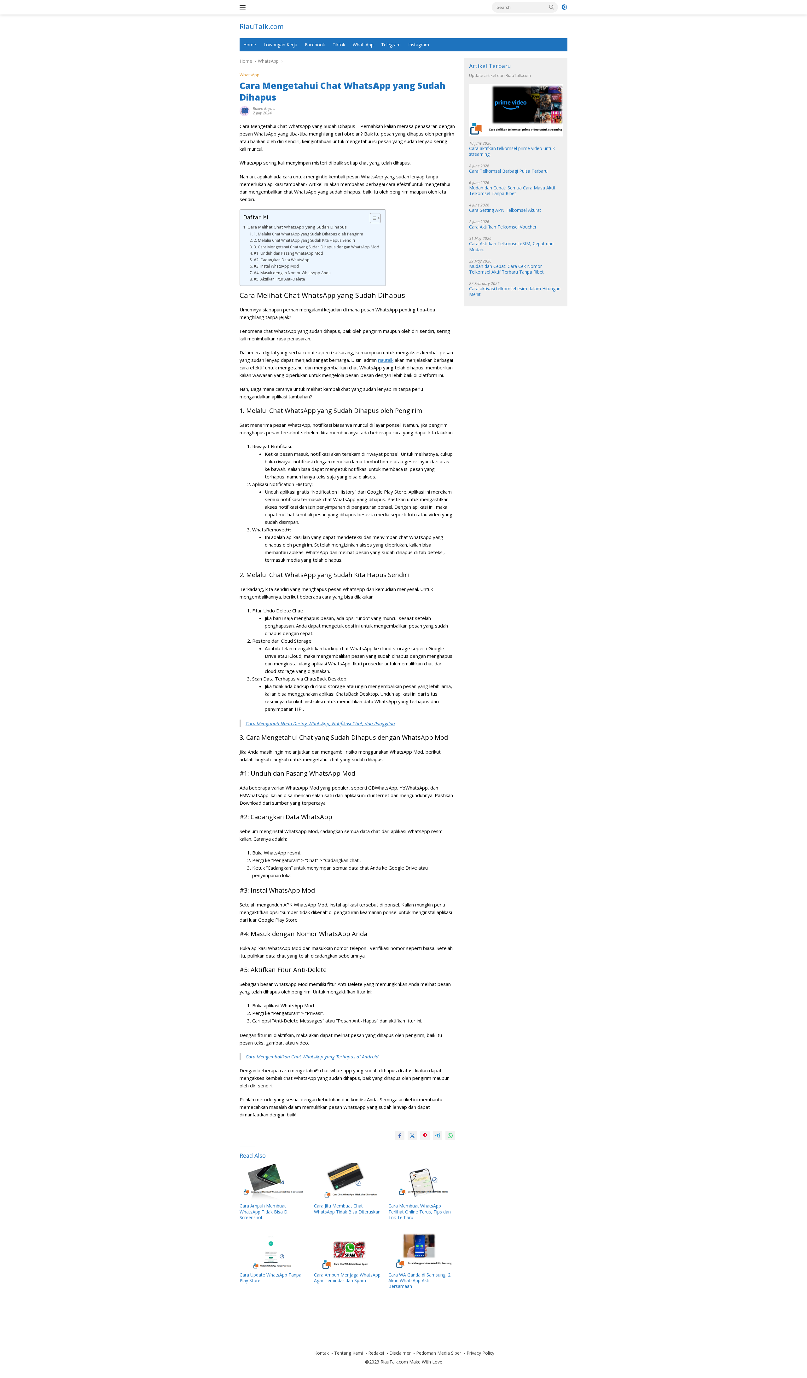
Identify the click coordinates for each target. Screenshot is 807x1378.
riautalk (385, 360)
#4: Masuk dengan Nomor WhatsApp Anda (292, 272)
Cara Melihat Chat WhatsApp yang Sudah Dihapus (297, 227)
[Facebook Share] (399, 1135)
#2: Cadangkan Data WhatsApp (281, 260)
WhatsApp (363, 45)
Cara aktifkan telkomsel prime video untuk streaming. (512, 151)
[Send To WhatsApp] (450, 1135)
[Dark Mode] (564, 7)
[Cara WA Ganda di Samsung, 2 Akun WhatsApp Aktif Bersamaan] (421, 1250)
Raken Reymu (264, 108)
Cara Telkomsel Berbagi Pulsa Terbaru (508, 171)
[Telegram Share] (437, 1135)
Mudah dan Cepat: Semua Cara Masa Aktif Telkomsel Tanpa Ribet (512, 190)
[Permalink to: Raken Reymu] (245, 110)
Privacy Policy (480, 1353)
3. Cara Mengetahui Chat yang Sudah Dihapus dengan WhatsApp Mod (316, 247)
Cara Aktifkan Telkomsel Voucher (503, 227)
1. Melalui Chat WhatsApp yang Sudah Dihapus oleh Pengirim (308, 234)
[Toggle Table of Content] (372, 218)
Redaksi (376, 1353)
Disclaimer (400, 1353)
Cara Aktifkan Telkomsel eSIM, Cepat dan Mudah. (511, 246)
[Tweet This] (412, 1135)
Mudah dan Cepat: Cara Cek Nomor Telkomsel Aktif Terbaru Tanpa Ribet (506, 269)
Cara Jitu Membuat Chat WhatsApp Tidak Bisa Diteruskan (347, 1208)
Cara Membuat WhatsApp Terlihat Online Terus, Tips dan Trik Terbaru (419, 1211)
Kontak (321, 1353)
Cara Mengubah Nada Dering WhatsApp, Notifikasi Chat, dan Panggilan (320, 723)
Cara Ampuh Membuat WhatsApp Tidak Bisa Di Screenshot (264, 1211)
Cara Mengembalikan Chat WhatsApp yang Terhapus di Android (312, 1056)
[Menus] (244, 7)
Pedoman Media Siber (438, 1353)
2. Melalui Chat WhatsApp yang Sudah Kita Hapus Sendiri (304, 240)
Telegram (391, 45)
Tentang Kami (348, 1353)
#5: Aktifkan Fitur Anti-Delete (279, 279)
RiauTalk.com (262, 26)
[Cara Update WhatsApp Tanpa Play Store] (273, 1250)
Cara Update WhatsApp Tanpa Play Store (270, 1277)
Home (249, 45)
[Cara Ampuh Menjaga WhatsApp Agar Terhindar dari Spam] (347, 1250)
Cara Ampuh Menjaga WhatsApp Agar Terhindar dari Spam (347, 1277)
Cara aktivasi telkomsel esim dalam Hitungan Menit (514, 292)
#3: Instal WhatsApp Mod (276, 266)
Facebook (315, 45)
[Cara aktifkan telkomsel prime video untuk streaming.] (516, 110)
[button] (551, 7)
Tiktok (339, 45)
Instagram (418, 45)
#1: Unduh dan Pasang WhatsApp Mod (288, 253)
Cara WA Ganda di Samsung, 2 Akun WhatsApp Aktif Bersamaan (419, 1280)
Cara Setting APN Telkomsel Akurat (505, 210)
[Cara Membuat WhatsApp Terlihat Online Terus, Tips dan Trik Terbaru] (421, 1181)
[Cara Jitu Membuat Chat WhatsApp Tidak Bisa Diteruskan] (347, 1181)
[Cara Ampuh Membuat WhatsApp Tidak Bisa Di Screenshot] (273, 1181)
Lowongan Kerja (280, 45)
